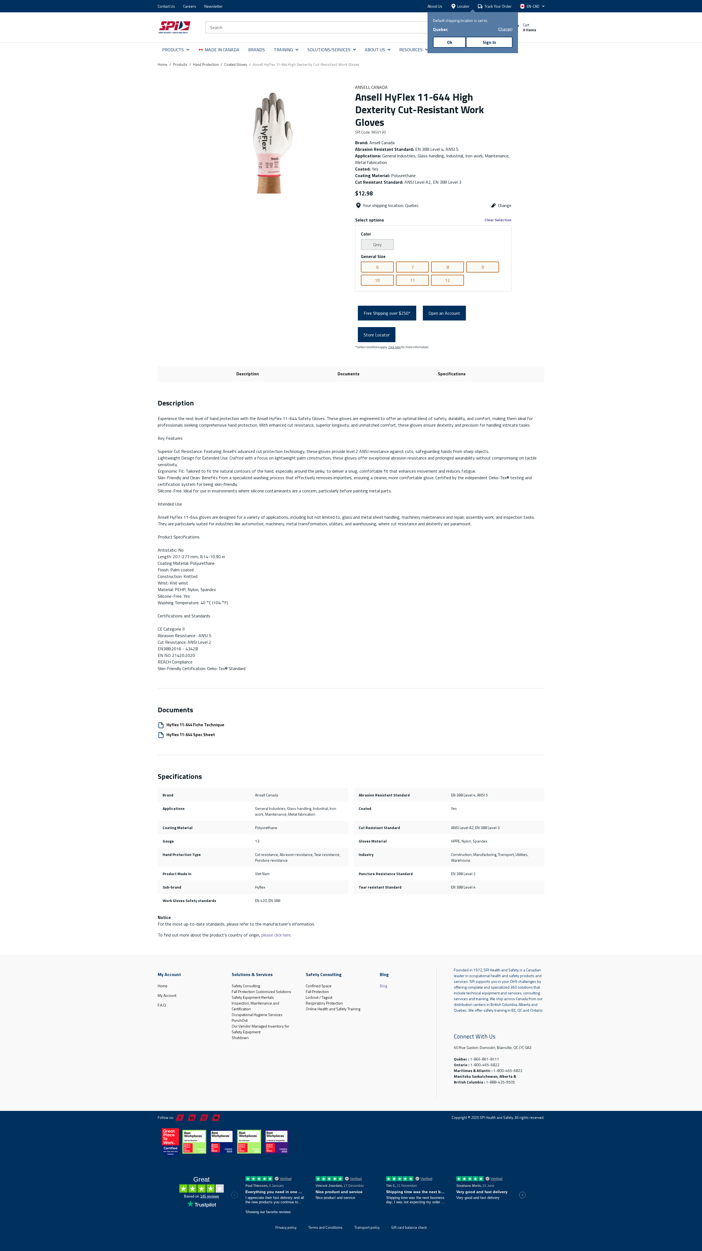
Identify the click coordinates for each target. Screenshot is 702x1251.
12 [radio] (447, 280)
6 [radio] (377, 267)
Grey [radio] (377, 244)
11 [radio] (412, 280)
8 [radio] (447, 267)
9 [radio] (483, 267)
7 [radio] (412, 267)
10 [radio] (377, 280)
